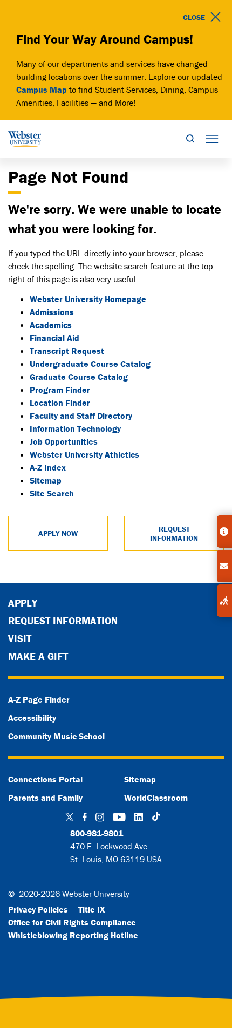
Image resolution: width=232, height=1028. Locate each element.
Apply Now (58, 533)
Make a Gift (38, 656)
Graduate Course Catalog (79, 376)
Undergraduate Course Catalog (90, 363)
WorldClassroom (156, 797)
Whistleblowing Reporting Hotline (73, 935)
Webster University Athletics (84, 454)
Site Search (52, 493)
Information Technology (75, 428)
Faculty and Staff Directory (81, 415)
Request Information (63, 620)
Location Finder (60, 402)
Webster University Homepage (88, 299)
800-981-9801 (96, 833)
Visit (19, 638)
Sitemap (46, 480)
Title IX (91, 909)
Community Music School (56, 736)
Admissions (52, 312)
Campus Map (41, 89)
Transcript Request (67, 350)
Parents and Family (45, 797)
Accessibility (32, 717)
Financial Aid (54, 337)
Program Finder (60, 389)
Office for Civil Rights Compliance (72, 922)
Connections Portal (45, 779)
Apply (22, 602)
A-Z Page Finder (39, 699)
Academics (51, 324)
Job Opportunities (64, 441)
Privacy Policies (38, 909)
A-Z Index (48, 467)
